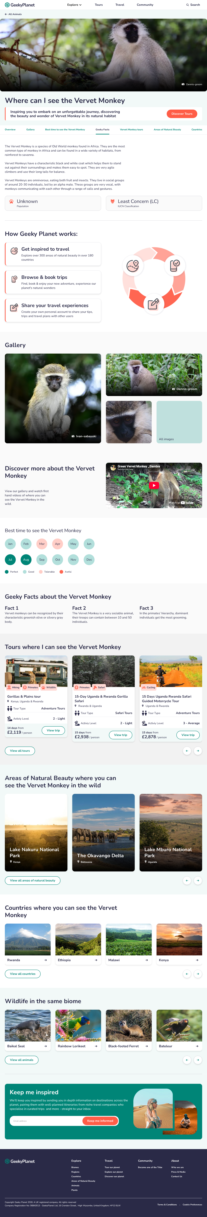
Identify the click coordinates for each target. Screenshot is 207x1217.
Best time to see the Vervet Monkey (65, 129)
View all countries (22, 974)
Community (145, 5)
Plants (74, 1190)
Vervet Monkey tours (131, 129)
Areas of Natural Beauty (167, 129)
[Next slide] (198, 751)
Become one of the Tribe (150, 1167)
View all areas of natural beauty (32, 880)
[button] (75, 5)
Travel (119, 5)
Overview (10, 129)
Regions (75, 1171)
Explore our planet (114, 1171)
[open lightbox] (129, 422)
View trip (53, 730)
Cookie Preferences (192, 1204)
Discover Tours (182, 114)
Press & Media (178, 1171)
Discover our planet (114, 1176)
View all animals (21, 1060)
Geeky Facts (102, 129)
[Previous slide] (187, 751)
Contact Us (176, 1176)
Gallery (30, 129)
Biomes (75, 1167)
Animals (75, 1185)
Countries (197, 129)
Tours (99, 5)
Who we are (177, 1167)
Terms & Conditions (167, 1204)
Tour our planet (112, 1167)
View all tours (20, 751)
